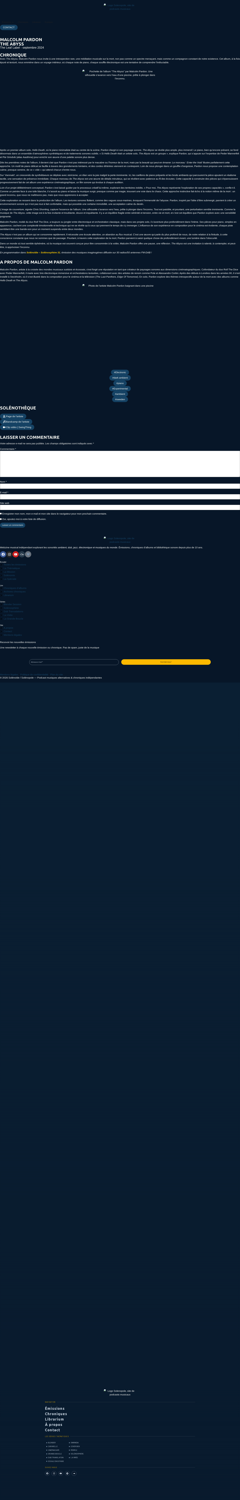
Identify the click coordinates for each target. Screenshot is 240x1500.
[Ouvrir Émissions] (13, 22)
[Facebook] (3, 554)
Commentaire (8, 449)
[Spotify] (67, 1473)
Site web (4, 503)
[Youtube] (15, 554)
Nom (3, 482)
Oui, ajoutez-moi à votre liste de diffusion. (24, 519)
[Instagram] (9, 554)
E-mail (4, 492)
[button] (120, 372)
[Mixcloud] (22, 554)
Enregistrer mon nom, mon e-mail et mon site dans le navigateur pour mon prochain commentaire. (54, 514)
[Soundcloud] (74, 1473)
